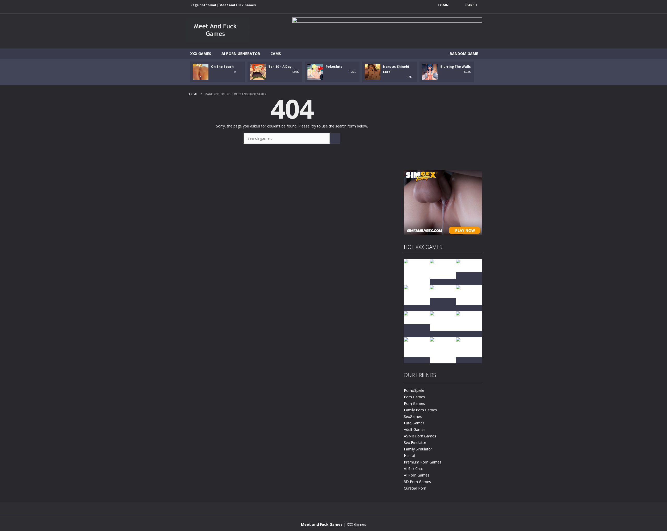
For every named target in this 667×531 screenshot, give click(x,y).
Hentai (409, 455)
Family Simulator (418, 449)
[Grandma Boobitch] (469, 265)
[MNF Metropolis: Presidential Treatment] (417, 271)
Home (193, 94)
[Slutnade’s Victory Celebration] (417, 346)
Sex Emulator (415, 442)
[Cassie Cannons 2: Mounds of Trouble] (443, 349)
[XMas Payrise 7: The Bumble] (443, 320)
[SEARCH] (335, 138)
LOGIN (443, 5)
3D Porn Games (417, 481)
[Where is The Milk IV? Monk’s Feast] (417, 294)
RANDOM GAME (463, 53)
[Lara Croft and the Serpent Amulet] (443, 268)
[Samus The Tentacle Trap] (417, 317)
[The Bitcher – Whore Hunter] (469, 294)
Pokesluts (334, 66)
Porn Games (414, 396)
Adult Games (414, 429)
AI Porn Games (416, 475)
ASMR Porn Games (420, 436)
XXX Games (200, 53)
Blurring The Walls (455, 66)
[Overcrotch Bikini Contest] (443, 291)
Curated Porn (415, 488)
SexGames (413, 416)
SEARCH (471, 5)
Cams (275, 53)
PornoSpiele (414, 390)
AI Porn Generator (240, 53)
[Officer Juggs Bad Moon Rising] (469, 320)
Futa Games (414, 422)
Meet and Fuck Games (322, 524)
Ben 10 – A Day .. (281, 66)
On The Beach (222, 66)
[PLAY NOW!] (200, 71)
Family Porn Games (420, 409)
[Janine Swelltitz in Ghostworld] (469, 346)
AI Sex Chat (413, 468)
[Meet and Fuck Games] (217, 41)
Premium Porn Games (422, 462)
